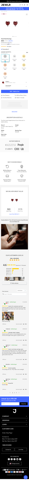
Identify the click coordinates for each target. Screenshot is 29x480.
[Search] (22, 4)
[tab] (12, 36)
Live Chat (21, 449)
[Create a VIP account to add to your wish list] (27, 14)
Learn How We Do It (14, 214)
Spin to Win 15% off (10, 9)
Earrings (5, 11)
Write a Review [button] (15, 283)
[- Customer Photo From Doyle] (12, 279)
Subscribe (23, 403)
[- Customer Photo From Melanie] (21, 279)
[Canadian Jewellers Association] (24, 470)
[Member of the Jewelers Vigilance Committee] (19, 470)
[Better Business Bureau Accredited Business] (4, 470)
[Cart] (24, 5)
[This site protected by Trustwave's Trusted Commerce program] (11, 470)
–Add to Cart (14, 91)
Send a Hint (14, 111)
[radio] (5, 58)
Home (2, 11)
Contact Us (8, 449)
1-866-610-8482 (7, 445)
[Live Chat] (26, 477)
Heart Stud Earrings (6, 321)
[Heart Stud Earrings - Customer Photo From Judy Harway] (7, 279)
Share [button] (5, 324)
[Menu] (27, 4)
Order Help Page (7, 433)
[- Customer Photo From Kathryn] (17, 279)
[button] (24, 324)
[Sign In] (20, 4)
